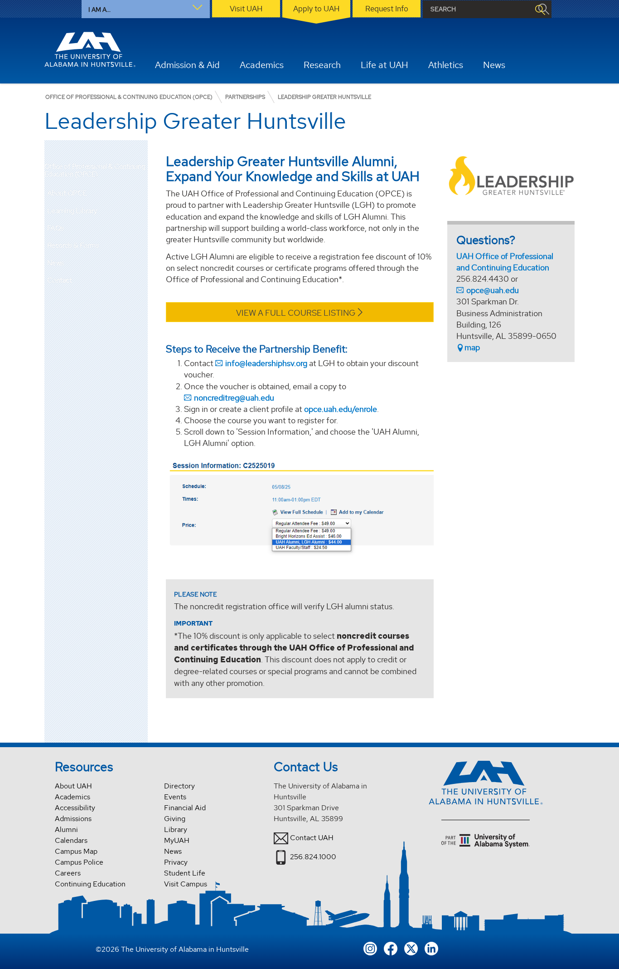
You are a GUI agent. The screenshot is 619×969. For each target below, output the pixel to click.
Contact (59, 280)
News (55, 263)
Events (175, 797)
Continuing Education (90, 884)
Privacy (176, 862)
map (472, 347)
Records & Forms (73, 245)
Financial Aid (185, 807)
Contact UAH (312, 837)
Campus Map (76, 851)
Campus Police (79, 862)
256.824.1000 (313, 856)
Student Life (184, 873)
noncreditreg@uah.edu (234, 397)
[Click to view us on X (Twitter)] (411, 948)
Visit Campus (185, 884)
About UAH (73, 786)
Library (175, 829)
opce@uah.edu (492, 290)
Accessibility (75, 807)
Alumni (66, 829)
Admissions (73, 818)
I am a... (99, 9)
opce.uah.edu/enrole (340, 409)
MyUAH (176, 840)
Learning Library (72, 210)
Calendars (71, 840)
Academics (72, 797)
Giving (174, 818)
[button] (141, 193)
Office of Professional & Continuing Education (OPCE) (94, 170)
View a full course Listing (295, 313)
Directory (179, 786)
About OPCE (67, 193)
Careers (68, 873)
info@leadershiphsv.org (266, 363)
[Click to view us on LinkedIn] (431, 948)
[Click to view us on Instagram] (370, 948)
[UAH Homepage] (90, 49)
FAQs (55, 228)
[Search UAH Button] (539, 9)
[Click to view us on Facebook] (390, 948)
